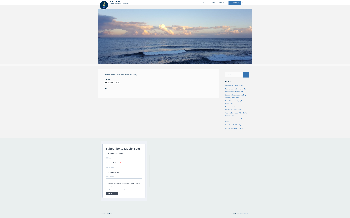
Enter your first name (113, 163)
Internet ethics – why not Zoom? (126, 210)
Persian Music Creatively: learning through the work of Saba (235, 108)
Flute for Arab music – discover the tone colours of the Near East (235, 90)
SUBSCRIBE (111, 193)
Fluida (239, 214)
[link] (243, 3)
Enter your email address (114, 153)
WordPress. (245, 214)
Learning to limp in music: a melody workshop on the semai (235, 96)
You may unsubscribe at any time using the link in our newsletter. (121, 189)
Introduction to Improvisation (234, 85)
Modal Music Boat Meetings (233, 125)
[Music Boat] (103, 5)
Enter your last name (113, 172)
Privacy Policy (106, 210)
